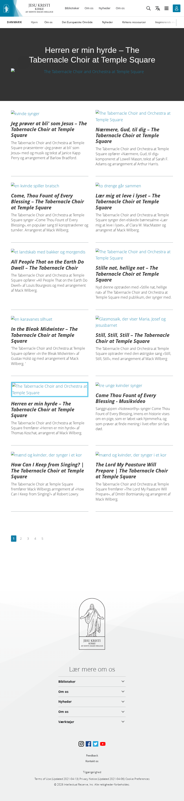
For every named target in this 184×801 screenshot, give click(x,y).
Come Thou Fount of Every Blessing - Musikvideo (126, 398)
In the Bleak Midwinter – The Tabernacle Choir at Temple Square (44, 334)
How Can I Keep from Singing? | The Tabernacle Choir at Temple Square (47, 470)
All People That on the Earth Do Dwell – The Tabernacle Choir (47, 264)
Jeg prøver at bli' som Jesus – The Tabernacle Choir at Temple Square (49, 129)
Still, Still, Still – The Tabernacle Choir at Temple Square (132, 337)
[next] (49, 538)
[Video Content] (92, 71)
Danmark (14, 22)
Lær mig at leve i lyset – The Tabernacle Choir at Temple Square (128, 201)
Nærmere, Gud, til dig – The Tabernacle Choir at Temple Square (127, 135)
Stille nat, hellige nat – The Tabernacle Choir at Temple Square (127, 273)
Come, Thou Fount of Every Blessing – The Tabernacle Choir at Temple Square (47, 201)
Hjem (34, 22)
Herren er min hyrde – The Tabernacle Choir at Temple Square (42, 409)
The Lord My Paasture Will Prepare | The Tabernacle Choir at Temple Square (132, 470)
